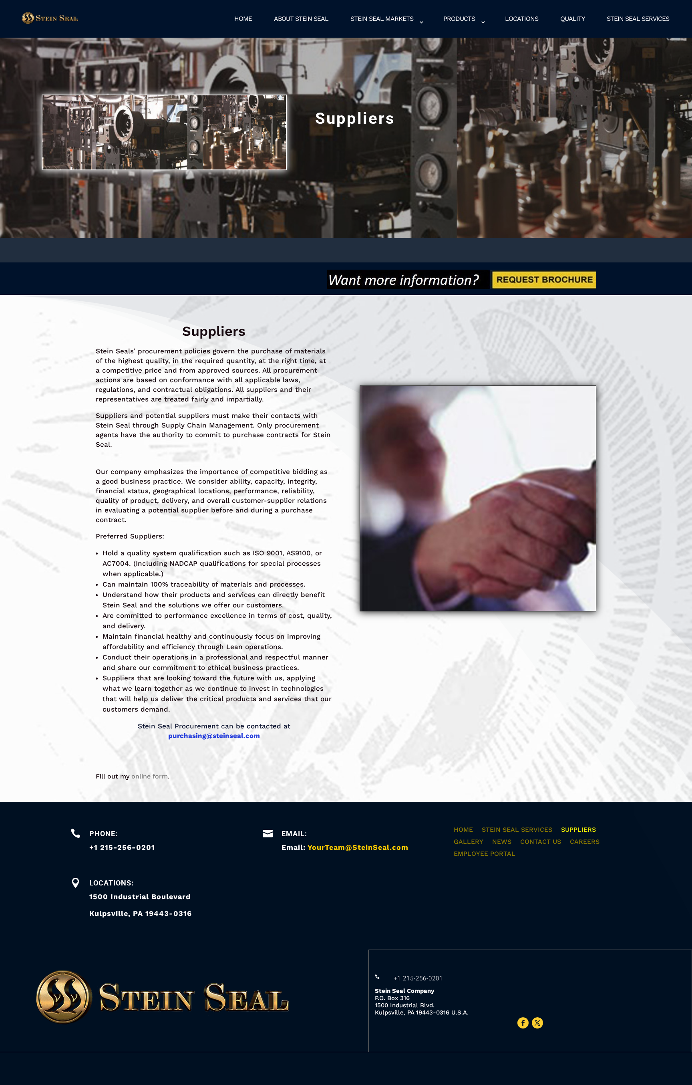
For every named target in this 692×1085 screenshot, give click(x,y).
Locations (521, 18)
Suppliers (578, 830)
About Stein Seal (301, 18)
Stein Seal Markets (381, 18)
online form (149, 776)
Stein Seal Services (638, 18)
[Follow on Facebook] (523, 1023)
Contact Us (540, 842)
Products (459, 18)
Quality (572, 18)
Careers (584, 842)
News (501, 842)
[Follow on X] (537, 1023)
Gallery (468, 842)
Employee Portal (484, 854)
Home (243, 18)
